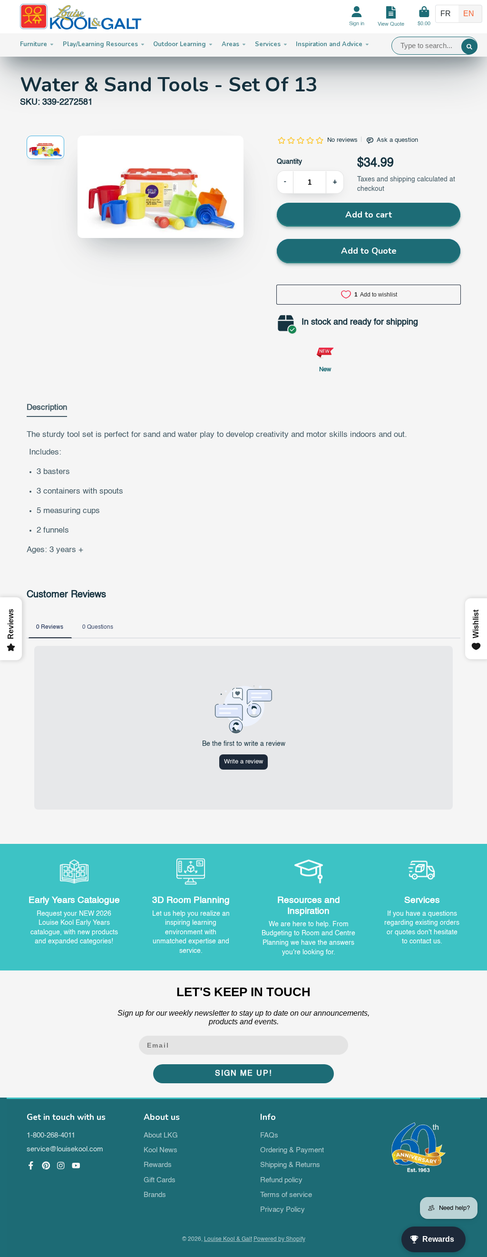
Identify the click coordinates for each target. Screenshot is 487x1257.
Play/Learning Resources (100, 44)
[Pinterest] (46, 1165)
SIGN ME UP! (243, 1074)
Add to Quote (369, 251)
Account (356, 17)
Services (268, 44)
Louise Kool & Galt (228, 1239)
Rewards (158, 1165)
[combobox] (434, 46)
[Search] (469, 47)
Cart (424, 17)
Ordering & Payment (292, 1150)
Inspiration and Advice (329, 44)
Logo (80, 17)
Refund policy (281, 1180)
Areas (230, 44)
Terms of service (286, 1195)
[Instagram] (61, 1165)
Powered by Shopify (279, 1239)
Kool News (160, 1150)
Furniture (33, 44)
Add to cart (368, 214)
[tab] (47, 409)
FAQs (269, 1135)
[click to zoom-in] (161, 187)
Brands (155, 1195)
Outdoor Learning (179, 44)
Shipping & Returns (290, 1165)
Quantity (289, 161)
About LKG (161, 1135)
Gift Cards (159, 1180)
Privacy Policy (282, 1210)
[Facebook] (31, 1165)
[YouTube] (76, 1165)
